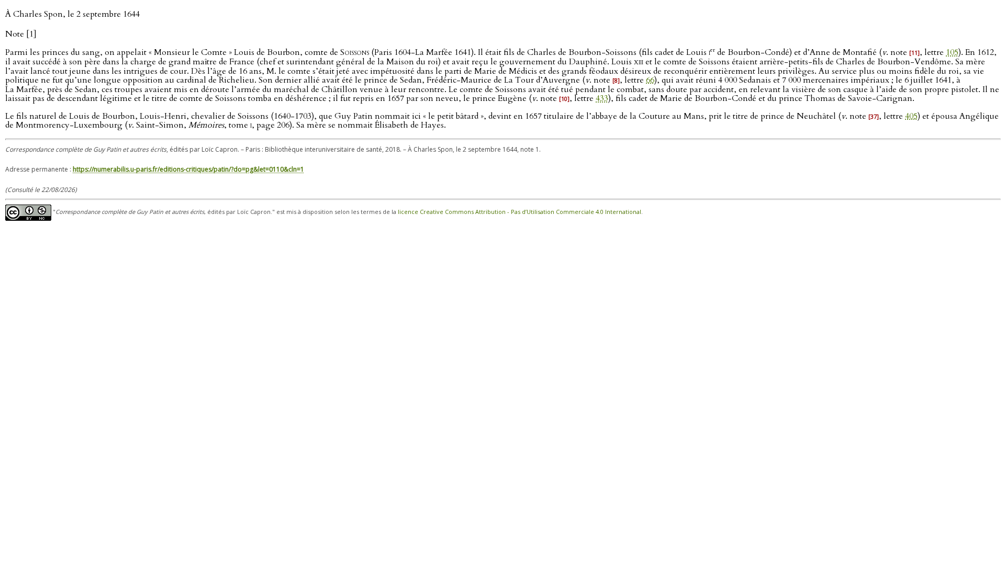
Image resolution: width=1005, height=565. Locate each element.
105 (952, 52)
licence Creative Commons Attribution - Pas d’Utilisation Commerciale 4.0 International (519, 212)
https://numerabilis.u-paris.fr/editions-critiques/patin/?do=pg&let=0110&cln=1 (188, 169)
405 (911, 116)
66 (650, 80)
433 (602, 98)
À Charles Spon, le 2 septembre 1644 (72, 14)
